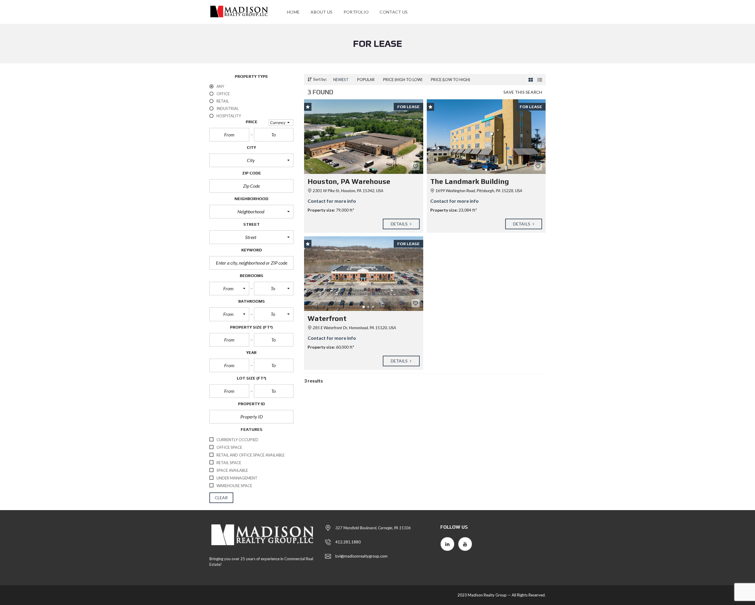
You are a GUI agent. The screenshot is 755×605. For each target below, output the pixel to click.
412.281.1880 (348, 542)
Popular (366, 79)
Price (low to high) (450, 79)
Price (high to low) (402, 79)
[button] (281, 122)
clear (221, 497)
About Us (321, 11)
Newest (341, 79)
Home (293, 11)
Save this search (522, 92)
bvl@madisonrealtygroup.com (361, 556)
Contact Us (394, 11)
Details (400, 223)
